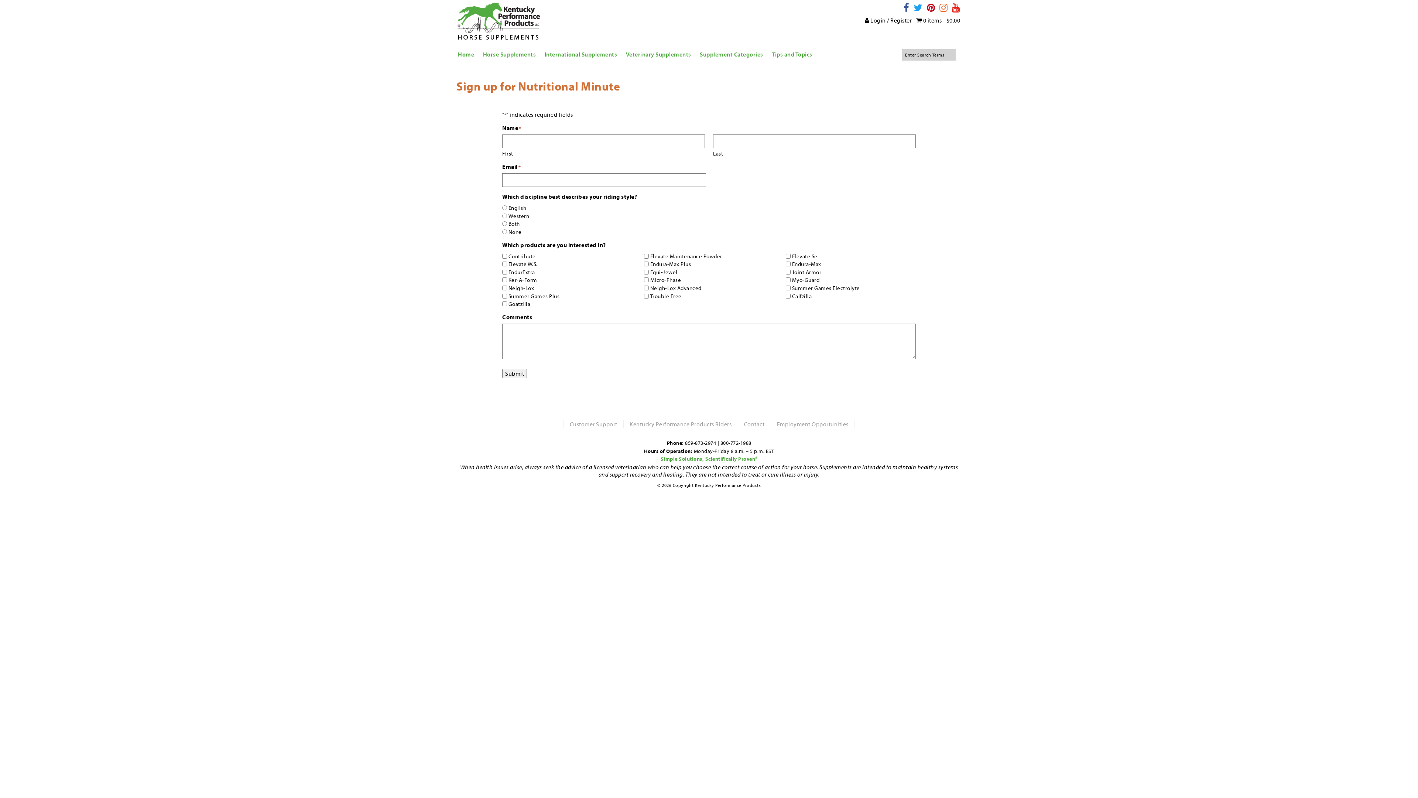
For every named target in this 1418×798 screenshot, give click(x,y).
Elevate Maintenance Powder (686, 256)
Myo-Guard (806, 279)
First (507, 153)
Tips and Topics (792, 54)
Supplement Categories (731, 54)
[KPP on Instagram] (943, 7)
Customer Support (593, 424)
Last (718, 153)
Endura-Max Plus (670, 263)
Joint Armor (807, 272)
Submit (514, 373)
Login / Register (890, 20)
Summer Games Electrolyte (826, 287)
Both (514, 223)
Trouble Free (666, 296)
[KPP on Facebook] (906, 7)
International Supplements (581, 54)
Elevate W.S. (523, 263)
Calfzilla (802, 296)
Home (466, 54)
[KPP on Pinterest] (931, 7)
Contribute (522, 256)
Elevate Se (805, 256)
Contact (754, 424)
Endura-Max (806, 263)
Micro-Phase (665, 279)
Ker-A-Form (522, 279)
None (515, 231)
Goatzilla (519, 303)
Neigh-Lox (521, 287)
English (517, 207)
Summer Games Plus (534, 296)
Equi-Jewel (664, 272)
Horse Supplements (509, 54)
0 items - (941, 20)
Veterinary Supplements (658, 54)
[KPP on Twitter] (918, 7)
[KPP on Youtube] (956, 7)
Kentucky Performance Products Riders (681, 424)
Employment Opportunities (813, 424)
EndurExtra (521, 272)
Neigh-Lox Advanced (676, 287)
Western (519, 215)
